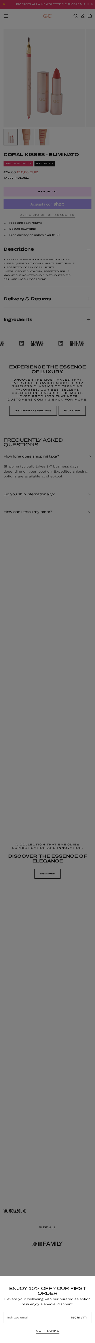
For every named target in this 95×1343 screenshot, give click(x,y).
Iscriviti (79, 1317)
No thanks (47, 1331)
